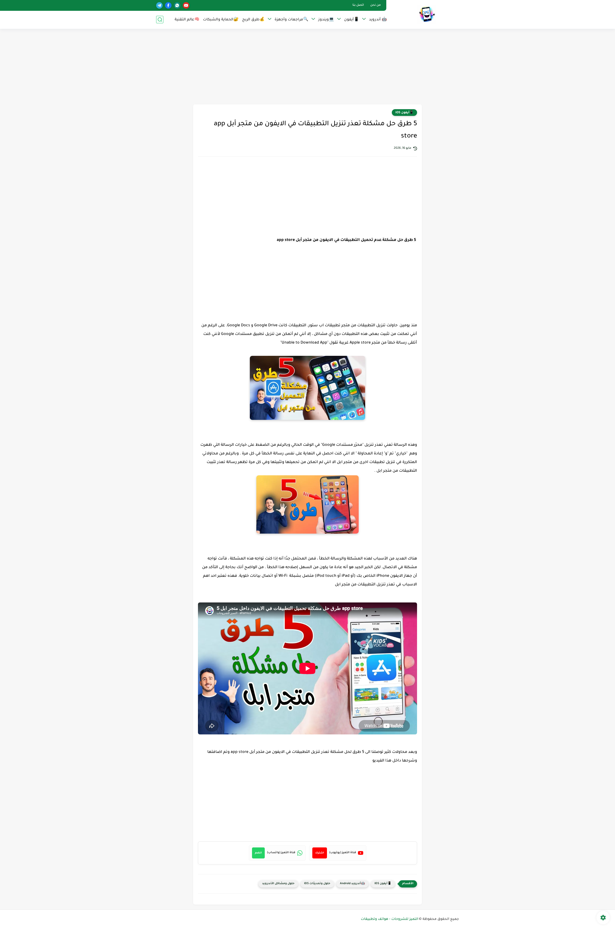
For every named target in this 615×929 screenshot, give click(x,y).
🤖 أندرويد (378, 20)
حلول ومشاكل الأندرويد (278, 883)
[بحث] (159, 19)
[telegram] (159, 5)
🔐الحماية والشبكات (221, 20)
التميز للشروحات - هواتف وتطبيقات (389, 919)
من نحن (375, 5)
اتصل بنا (358, 5)
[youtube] (186, 5)
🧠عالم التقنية (187, 20)
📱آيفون (351, 20)
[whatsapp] (177, 5)
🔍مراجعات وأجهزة (291, 20)
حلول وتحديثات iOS (317, 883)
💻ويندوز (326, 20)
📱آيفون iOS (404, 112)
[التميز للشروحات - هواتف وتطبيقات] (426, 14)
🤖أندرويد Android (352, 883)
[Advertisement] (307, 67)
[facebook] (168, 5)
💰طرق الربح (253, 20)
